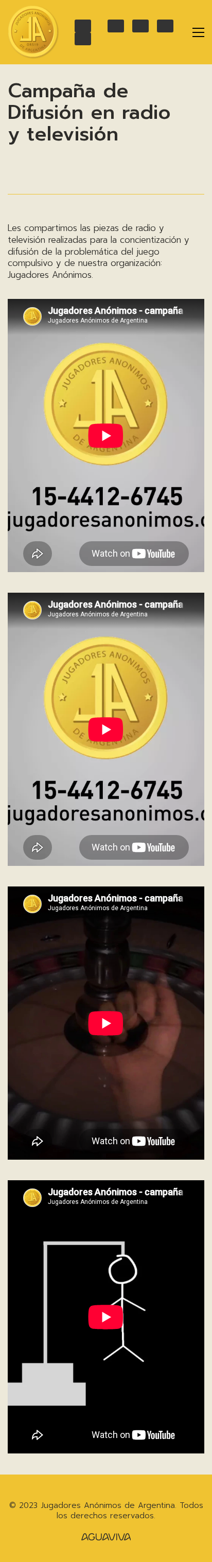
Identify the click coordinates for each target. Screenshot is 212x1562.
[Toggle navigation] (198, 32)
